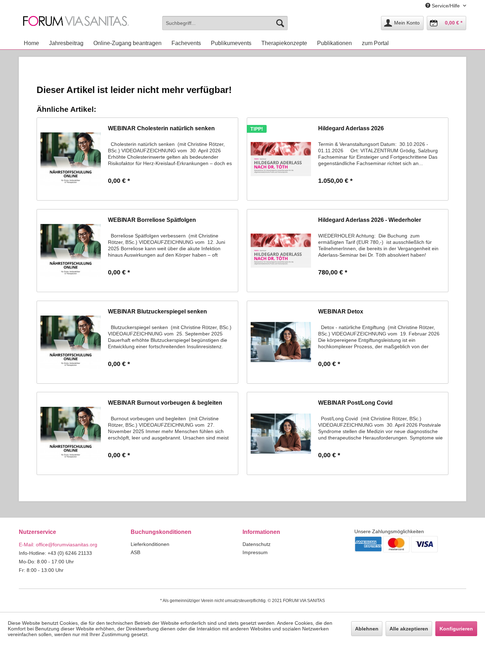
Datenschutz (257, 544)
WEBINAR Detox (340, 311)
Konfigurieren (456, 629)
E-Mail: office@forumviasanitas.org (58, 544)
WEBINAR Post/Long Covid (355, 403)
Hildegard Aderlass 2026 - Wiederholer (369, 220)
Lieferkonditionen (150, 544)
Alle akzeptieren (408, 629)
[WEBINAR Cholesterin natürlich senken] (70, 159)
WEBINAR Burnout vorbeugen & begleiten (165, 403)
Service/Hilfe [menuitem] (445, 6)
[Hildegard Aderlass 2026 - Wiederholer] (281, 251)
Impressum (255, 552)
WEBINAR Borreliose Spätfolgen (152, 220)
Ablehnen (366, 629)
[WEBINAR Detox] (281, 342)
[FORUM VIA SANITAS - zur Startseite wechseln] (76, 25)
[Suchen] (280, 23)
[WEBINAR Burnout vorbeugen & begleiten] (70, 433)
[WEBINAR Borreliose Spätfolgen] (70, 251)
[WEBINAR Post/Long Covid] (281, 433)
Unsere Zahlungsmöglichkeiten (389, 531)
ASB (135, 552)
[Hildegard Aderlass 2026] (281, 159)
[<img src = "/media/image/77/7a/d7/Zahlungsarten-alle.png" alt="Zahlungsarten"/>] (410, 544)
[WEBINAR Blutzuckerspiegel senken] (70, 342)
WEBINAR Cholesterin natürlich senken (161, 128)
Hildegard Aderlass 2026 (351, 128)
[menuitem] (225, 23)
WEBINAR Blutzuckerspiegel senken (157, 311)
